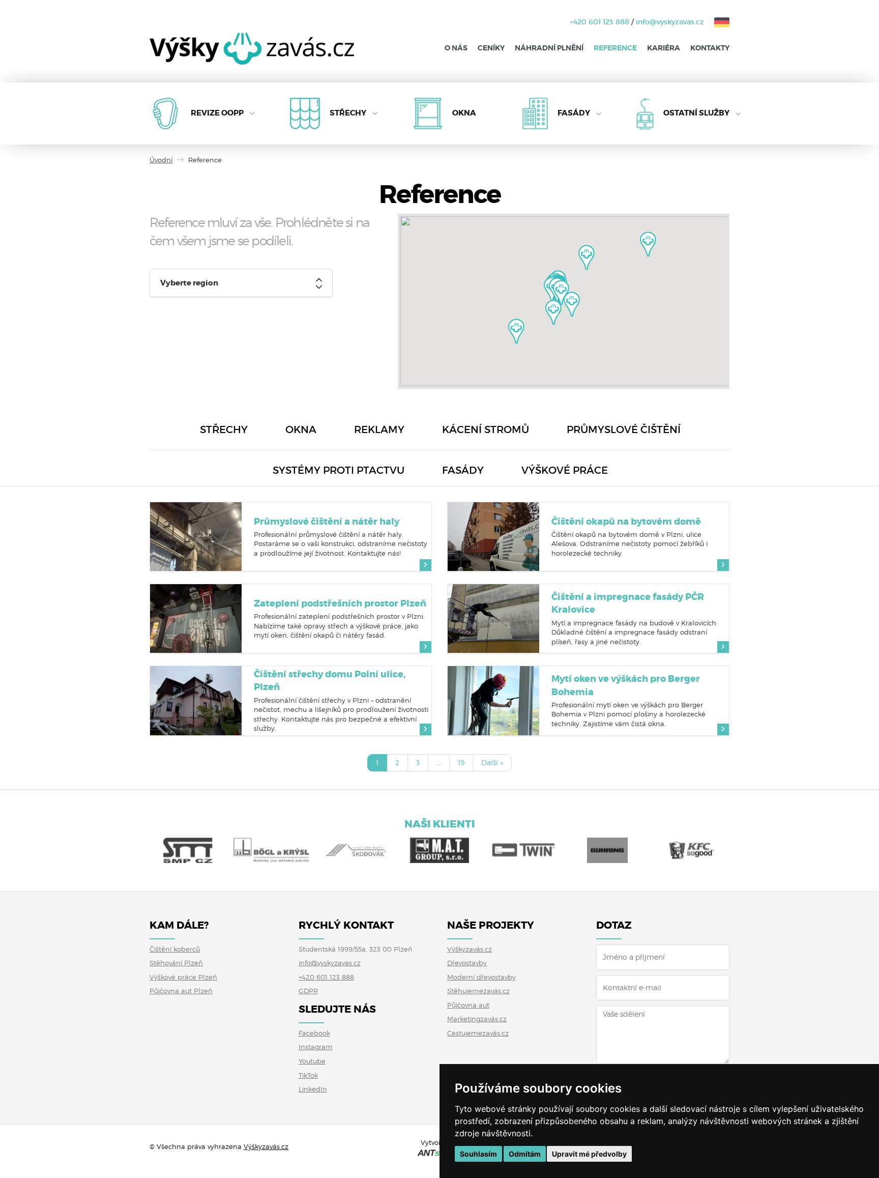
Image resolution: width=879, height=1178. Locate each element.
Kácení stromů (485, 429)
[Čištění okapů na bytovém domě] (493, 536)
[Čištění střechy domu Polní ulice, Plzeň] (196, 700)
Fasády (574, 113)
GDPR (308, 991)
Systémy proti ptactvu (338, 470)
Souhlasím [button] (478, 1154)
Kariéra (663, 47)
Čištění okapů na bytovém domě (626, 521)
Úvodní (161, 160)
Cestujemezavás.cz (478, 1033)
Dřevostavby (467, 963)
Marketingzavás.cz (477, 1019)
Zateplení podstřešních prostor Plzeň (340, 603)
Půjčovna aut (468, 1005)
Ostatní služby (696, 113)
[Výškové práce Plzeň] (252, 56)
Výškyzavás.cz (469, 949)
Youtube (312, 1061)
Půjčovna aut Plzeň (181, 991)
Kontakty (709, 47)
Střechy (348, 113)
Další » (492, 762)
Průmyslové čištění (624, 429)
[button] (648, 244)
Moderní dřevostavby (481, 977)
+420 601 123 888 (599, 21)
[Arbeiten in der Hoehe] (716, 21)
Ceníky (491, 47)
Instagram (316, 1047)
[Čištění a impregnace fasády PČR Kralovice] (493, 618)
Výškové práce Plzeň (183, 977)
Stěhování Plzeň (176, 963)
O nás (456, 47)
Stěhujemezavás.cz (478, 991)
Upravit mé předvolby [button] (589, 1154)
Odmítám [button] (525, 1154)
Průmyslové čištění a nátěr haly (326, 521)
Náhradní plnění (549, 47)
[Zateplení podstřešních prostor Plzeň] (196, 618)
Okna (464, 113)
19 (461, 762)
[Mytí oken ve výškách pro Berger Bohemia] (493, 700)
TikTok (308, 1075)
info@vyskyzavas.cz (670, 21)
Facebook (314, 1033)
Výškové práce (564, 470)
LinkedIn (313, 1089)
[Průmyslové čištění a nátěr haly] (196, 536)
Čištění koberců (175, 949)
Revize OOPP (217, 113)
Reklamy (379, 429)
